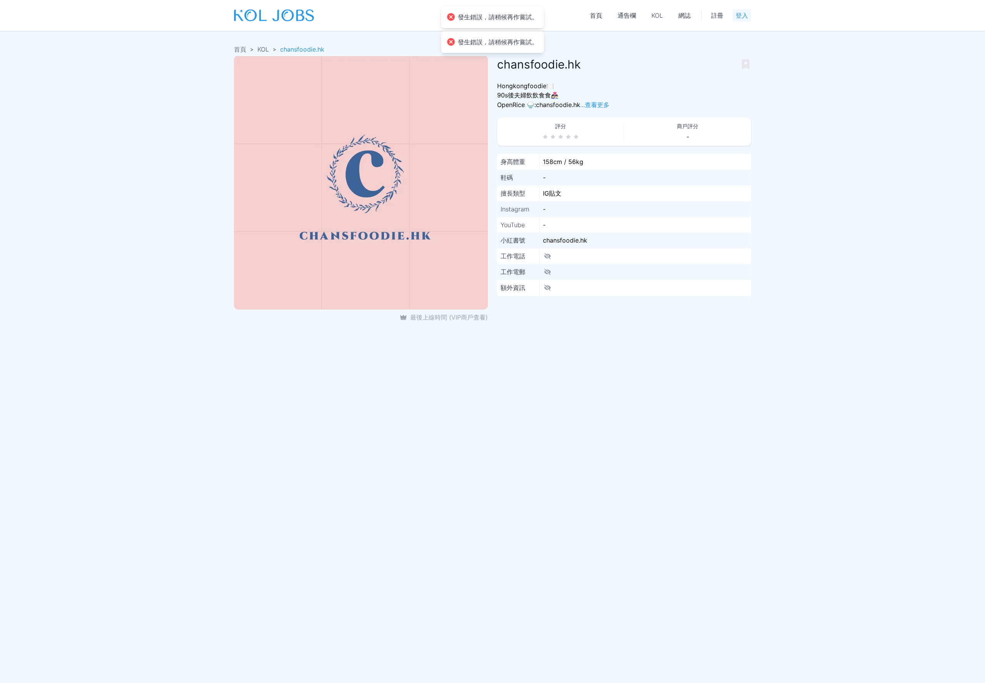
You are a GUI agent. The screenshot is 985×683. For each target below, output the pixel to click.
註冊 (717, 15)
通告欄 (627, 15)
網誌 (684, 15)
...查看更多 (594, 105)
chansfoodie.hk (302, 49)
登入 (742, 15)
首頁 (596, 15)
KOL (657, 15)
